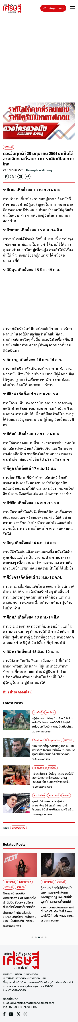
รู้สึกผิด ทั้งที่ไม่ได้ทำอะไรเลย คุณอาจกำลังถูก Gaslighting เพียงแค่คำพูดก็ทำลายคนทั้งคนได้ (56, 894)
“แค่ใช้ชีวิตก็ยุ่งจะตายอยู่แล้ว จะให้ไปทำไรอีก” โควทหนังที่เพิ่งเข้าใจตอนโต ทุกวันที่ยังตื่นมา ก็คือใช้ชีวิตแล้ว (53, 750)
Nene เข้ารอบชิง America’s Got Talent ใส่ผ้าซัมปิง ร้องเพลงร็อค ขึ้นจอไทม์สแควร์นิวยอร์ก (19, 900)
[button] (32, 937)
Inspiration (54, 740)
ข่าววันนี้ (9, 147)
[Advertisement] (39, 58)
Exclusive (39, 795)
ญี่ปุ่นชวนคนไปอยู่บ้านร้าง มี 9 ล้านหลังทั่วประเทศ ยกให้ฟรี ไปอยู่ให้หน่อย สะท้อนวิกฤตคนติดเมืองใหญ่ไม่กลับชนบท (53, 724)
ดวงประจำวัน (18, 828)
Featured (39, 740)
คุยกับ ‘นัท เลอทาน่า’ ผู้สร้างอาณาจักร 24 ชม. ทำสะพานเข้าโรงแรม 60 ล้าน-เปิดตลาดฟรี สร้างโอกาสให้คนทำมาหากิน (53, 807)
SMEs (66, 795)
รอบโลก (50, 712)
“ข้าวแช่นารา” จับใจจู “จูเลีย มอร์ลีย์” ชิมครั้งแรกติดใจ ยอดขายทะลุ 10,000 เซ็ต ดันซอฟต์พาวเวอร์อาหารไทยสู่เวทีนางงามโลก (53, 779)
